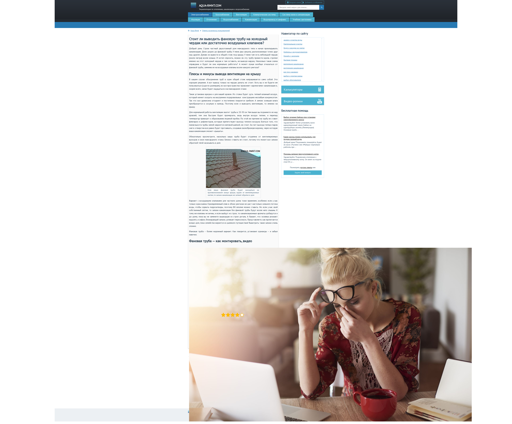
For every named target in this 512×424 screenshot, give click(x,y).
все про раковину (291, 72)
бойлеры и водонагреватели (295, 52)
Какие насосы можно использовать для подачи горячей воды (299, 138)
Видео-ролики (293, 101)
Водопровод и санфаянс (274, 19)
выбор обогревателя (292, 80)
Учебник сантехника (302, 19)
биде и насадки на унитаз (294, 48)
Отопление (212, 19)
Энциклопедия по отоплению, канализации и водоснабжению (224, 7)
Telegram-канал (295, 2)
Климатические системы (264, 14)
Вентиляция (241, 14)
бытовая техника (290, 60)
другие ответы (306, 167)
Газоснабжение (222, 14)
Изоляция (195, 19)
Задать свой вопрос (303, 172)
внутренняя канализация (294, 68)
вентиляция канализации (294, 64)
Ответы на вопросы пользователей (216, 30)
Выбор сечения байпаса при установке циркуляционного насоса (299, 118)
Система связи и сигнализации (296, 14)
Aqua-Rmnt (195, 30)
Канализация (251, 19)
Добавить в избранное (313, 2)
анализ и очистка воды (293, 40)
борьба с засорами (291, 56)
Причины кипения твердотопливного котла (301, 154)
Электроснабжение (200, 14)
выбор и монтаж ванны (293, 76)
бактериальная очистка (293, 44)
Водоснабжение (230, 19)
